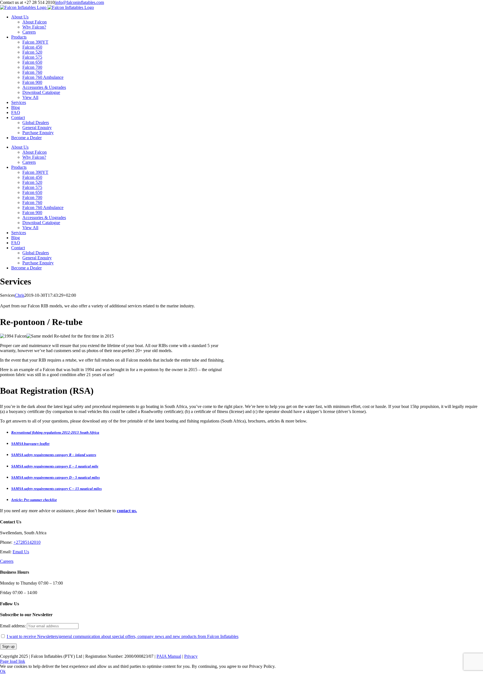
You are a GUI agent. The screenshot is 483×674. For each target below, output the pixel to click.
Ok (3, 671)
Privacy (191, 656)
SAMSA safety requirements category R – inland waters (53, 455)
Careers (6, 561)
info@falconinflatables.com (79, 2)
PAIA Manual (169, 656)
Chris (19, 295)
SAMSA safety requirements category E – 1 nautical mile (54, 466)
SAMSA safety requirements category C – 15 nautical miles (56, 488)
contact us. (127, 510)
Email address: (13, 625)
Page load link (12, 661)
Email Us (21, 551)
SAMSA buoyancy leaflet (30, 444)
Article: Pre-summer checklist (34, 500)
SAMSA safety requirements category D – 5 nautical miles (55, 477)
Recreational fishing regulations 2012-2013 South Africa (55, 432)
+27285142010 (27, 542)
